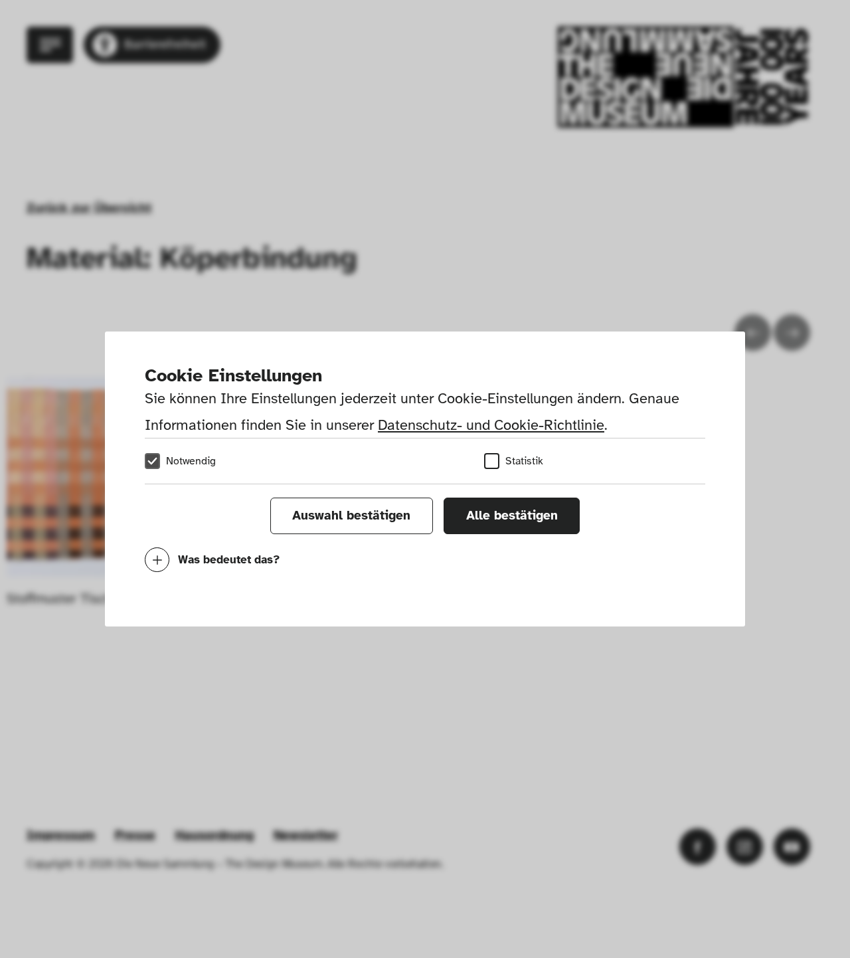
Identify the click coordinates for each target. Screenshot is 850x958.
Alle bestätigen (512, 516)
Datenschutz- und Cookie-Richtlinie (491, 425)
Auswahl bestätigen (351, 516)
